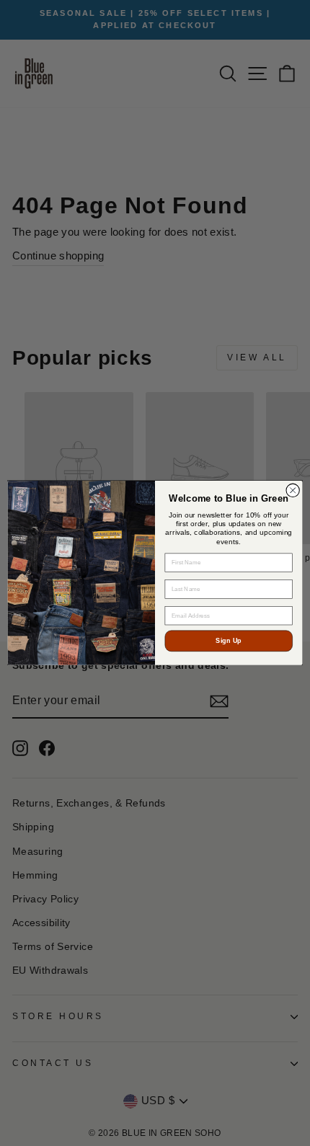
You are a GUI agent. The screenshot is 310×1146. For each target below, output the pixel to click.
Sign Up (229, 640)
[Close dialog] (292, 490)
